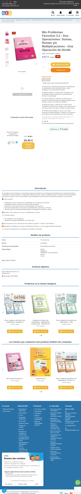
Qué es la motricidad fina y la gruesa (55, 453)
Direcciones (6, 411)
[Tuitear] (45, 121)
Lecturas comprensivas (23, 448)
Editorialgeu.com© (27, 492)
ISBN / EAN (45, 53)
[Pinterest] (47, 121)
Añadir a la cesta (62, 65)
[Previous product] (77, 21)
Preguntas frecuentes (22, 418)
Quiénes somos (24, 423)
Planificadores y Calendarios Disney (24, 444)
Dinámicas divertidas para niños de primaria (55, 420)
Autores (21, 429)
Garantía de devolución (22, 409)
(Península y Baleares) (66, 1)
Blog (15, 1)
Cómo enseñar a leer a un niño (55, 431)
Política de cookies (22, 426)
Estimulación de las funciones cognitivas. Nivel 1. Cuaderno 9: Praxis (66, 380)
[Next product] (78, 21)
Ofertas (37, 415)
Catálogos (38, 413)
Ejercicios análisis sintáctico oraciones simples (56, 414)
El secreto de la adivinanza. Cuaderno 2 (40, 379)
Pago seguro (23, 413)
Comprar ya (60, 70)
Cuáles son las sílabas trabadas (55, 448)
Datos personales (8, 409)
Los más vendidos (40, 409)
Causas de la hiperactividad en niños (55, 458)
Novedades (38, 411)
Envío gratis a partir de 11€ (10, 5)
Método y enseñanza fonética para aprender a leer (55, 426)
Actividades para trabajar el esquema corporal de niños (56, 437)
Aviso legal (22, 421)
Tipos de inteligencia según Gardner (56, 443)
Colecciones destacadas (38, 418)
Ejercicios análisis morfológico (55, 409)
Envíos (21, 415)
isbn (3, 260)
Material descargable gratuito (38, 423)
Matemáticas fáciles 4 (40, 320)
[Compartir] (42, 121)
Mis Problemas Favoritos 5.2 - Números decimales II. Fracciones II (15, 380)
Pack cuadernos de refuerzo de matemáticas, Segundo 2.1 (15, 321)
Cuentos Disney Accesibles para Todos (24, 438)
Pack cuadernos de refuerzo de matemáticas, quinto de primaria (66, 321)
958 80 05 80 (71, 425)
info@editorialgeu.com (9, 4)
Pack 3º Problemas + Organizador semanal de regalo (13, 133)
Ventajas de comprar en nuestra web (23, 433)
